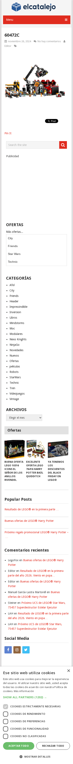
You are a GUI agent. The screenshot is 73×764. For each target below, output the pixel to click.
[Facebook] (8, 649)
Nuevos (14, 355)
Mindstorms (17, 323)
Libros (13, 317)
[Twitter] (26, 649)
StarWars (15, 377)
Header (14, 301)
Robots (14, 371)
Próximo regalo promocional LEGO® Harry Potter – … (36, 534)
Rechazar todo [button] (53, 746)
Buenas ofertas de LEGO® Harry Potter (29, 520)
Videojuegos (17, 393)
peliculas (15, 366)
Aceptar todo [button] (19, 746)
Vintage (14, 399)
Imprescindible (18, 306)
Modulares (16, 333)
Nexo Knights (18, 339)
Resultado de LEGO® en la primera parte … (31, 509)
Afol (12, 285)
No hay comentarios (49, 41)
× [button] (68, 670)
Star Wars (14, 253)
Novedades (16, 350)
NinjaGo (14, 344)
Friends (13, 246)
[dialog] (36, 715)
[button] (36, 697)
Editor (7, 45)
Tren (12, 388)
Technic (13, 261)
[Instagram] (17, 649)
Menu (9, 19)
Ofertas (14, 361)
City (10, 238)
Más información (24, 691)
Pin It (7, 133)
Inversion (15, 312)
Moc (12, 328)
